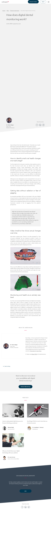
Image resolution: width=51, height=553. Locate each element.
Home (3, 10)
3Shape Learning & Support (19, 529)
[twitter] (43, 125)
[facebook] (37, 125)
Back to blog (7, 366)
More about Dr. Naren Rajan (35, 351)
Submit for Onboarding (43, 529)
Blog (8, 10)
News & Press (8, 528)
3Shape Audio (7, 532)
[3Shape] (5, 2)
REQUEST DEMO (33, 1)
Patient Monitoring (25, 386)
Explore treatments (14, 10)
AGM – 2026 (7, 535)
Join (25, 491)
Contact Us (7, 523)
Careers (7, 526)
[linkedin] (40, 125)
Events (19, 532)
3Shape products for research (31, 536)
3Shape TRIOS (34, 354)
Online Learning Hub (19, 526)
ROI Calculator (43, 523)
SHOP (43, 1)
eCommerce (43, 526)
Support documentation (31, 531)
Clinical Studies (31, 528)
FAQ (8, 530)
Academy (19, 523)
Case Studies (31, 526)
